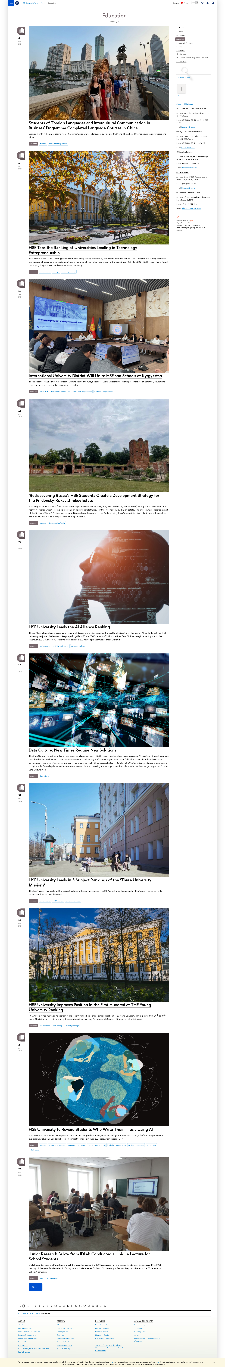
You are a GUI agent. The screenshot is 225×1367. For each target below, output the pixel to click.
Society (179, 47)
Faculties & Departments (27, 1335)
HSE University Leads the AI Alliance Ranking (69, 627)
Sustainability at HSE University (29, 1332)
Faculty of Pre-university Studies (189, 131)
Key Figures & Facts (25, 1328)
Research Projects (101, 1332)
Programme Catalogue (65, 1328)
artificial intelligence (60, 646)
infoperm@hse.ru (188, 127)
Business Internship (63, 1348)
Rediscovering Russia (57, 523)
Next (35, 1287)
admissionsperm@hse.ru (191, 208)
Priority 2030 (181, 61)
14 (72, 1306)
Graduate (60, 1335)
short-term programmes (82, 391)
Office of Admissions (184, 152)
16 (80, 1306)
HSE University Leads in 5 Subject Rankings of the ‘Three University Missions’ (90, 882)
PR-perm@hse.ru (188, 188)
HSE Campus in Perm (25, 1314)
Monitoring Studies (102, 1335)
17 (84, 1306)
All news (179, 31)
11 (60, 1306)
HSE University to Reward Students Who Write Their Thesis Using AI (91, 1129)
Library (136, 1335)
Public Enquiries (24, 1352)
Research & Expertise (184, 43)
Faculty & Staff (23, 1342)
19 (93, 1306)
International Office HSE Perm (188, 192)
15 (76, 1306)
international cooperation (60, 391)
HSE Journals (138, 1328)
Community (180, 50)
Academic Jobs (101, 1342)
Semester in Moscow (64, 1345)
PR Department (182, 172)
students (43, 143)
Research (100, 1321)
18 (89, 1306)
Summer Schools (63, 1342)
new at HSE (44, 391)
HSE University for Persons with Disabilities (33, 1348)
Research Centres (101, 1328)
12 (64, 1306)
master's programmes (96, 1145)
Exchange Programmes (65, 1338)
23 (105, 1306)
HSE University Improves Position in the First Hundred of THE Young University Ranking (90, 1007)
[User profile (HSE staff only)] (208, 3)
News (38, 1314)
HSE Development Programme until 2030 (192, 57)
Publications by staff (141, 1325)
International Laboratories (104, 1325)
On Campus (181, 54)
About (21, 1321)
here (111, 1362)
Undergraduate (62, 1332)
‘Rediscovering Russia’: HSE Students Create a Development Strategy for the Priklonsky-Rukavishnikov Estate (94, 497)
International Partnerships (27, 1338)
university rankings (69, 272)
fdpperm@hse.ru (188, 147)
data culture (44, 776)
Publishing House (140, 1332)
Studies (61, 1321)
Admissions (180, 35)
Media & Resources (143, 1321)
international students (57, 1145)
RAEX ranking (58, 901)
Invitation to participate (76, 1145)
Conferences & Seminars (104, 1338)
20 (97, 1306)
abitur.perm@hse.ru (189, 167)
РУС (193, 3)
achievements (45, 272)
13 (68, 1306)
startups (56, 272)
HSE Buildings (23, 1345)
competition (151, 1145)
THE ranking (57, 1025)
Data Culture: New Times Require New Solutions (72, 750)
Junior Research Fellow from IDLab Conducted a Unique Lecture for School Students (89, 1256)
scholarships (34, 1150)
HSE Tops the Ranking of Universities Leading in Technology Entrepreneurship (83, 250)
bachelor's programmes (58, 143)
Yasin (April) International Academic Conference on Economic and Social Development (109, 1348)
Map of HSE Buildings (184, 104)
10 (55, 1306)
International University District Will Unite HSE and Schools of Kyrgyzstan (95, 375)
